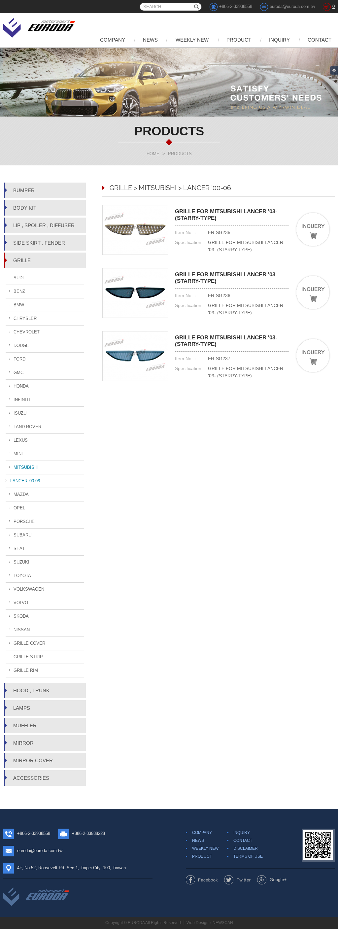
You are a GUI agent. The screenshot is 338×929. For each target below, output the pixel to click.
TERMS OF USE (248, 856)
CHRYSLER (25, 318)
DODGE (21, 345)
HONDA (21, 386)
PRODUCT (238, 40)
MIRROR (23, 743)
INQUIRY (279, 40)
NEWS (150, 40)
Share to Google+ (272, 879)
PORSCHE (24, 521)
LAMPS (21, 708)
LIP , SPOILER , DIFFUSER (44, 225)
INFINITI (22, 399)
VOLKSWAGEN (29, 589)
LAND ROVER (27, 426)
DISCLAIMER (245, 848)
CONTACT (319, 40)
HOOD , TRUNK (31, 690)
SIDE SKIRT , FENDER (39, 243)
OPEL (19, 507)
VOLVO (21, 602)
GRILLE (22, 260)
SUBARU (22, 535)
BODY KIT (24, 208)
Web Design (197, 922)
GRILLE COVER (29, 643)
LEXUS (21, 440)
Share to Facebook (202, 879)
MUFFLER (25, 725)
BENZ (19, 291)
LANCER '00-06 (25, 480)
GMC (18, 372)
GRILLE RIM (26, 670)
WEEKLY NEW (192, 40)
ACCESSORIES (31, 778)
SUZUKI (21, 562)
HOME (153, 153)
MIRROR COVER (33, 760)
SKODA (21, 616)
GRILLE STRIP (28, 656)
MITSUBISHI (26, 467)
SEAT (19, 548)
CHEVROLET (27, 331)
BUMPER (24, 190)
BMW (19, 304)
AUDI (19, 277)
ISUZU (20, 413)
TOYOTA (22, 575)
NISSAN (22, 629)
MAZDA (21, 494)
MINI (18, 453)
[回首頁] (39, 26)
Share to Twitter (237, 879)
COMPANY (112, 40)
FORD (19, 359)
